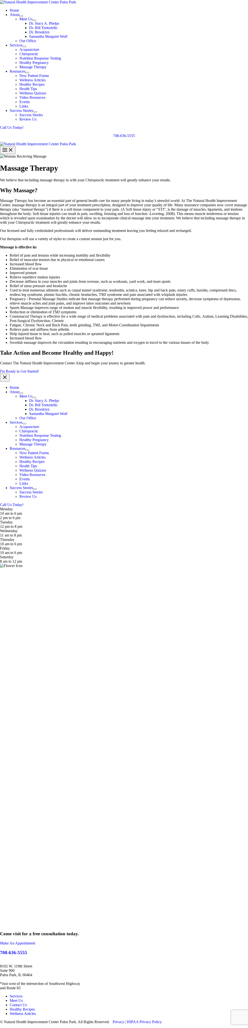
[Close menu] (5, 378)
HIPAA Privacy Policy (144, 1022)
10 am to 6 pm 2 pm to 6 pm (11, 515)
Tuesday (6, 522)
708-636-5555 (124, 136)
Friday (5, 548)
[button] (124, 127)
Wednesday (9, 531)
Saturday (7, 557)
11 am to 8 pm (11, 535)
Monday (6, 509)
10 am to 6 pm (11, 544)
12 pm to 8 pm (11, 526)
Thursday (7, 539)
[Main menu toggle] (8, 150)
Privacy (118, 1022)
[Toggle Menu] (21, 16)
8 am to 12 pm (11, 561)
